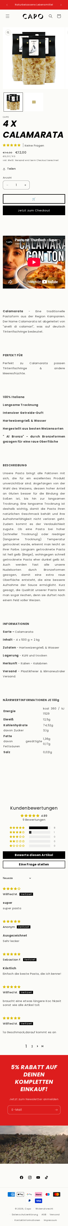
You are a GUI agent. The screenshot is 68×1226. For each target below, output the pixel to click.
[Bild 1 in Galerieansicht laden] (13, 102)
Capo (28, 1208)
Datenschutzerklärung (25, 1214)
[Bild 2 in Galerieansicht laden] (34, 102)
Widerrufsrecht (44, 1208)
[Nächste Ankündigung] (61, 5)
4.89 (44, 816)
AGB (44, 1214)
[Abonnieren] (56, 1109)
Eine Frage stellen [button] (34, 864)
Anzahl (7, 177)
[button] (7, 16)
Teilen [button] (11, 169)
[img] (12, 889)
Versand (19, 160)
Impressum (50, 1220)
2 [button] (32, 1046)
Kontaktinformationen (27, 1220)
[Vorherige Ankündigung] (7, 5)
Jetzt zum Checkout (34, 210)
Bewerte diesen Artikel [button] (34, 855)
